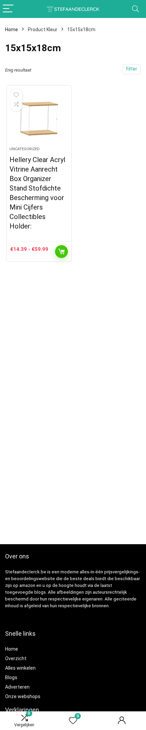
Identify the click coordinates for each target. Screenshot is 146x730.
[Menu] (8, 9)
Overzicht (15, 658)
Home (11, 29)
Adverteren (17, 687)
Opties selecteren (61, 251)
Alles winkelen (20, 668)
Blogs (11, 677)
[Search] (135, 9)
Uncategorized (25, 149)
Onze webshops (22, 696)
